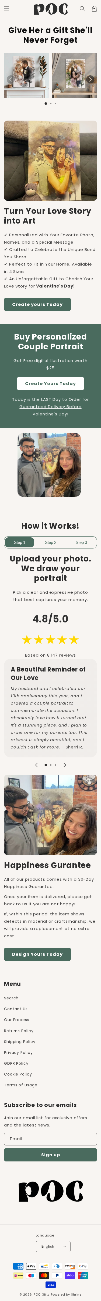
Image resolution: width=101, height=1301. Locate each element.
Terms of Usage (20, 1085)
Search (11, 998)
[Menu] (7, 9)
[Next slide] (90, 79)
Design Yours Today (37, 954)
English (47, 1246)
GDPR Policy (16, 1063)
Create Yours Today (50, 383)
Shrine (76, 1294)
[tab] (45, 103)
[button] (82, 9)
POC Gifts (42, 1294)
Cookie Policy (18, 1074)
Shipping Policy (20, 1041)
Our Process (16, 1019)
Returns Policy (19, 1031)
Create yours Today (37, 304)
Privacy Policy (18, 1052)
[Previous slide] (11, 79)
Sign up (50, 1155)
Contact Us (16, 1009)
